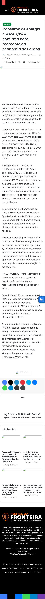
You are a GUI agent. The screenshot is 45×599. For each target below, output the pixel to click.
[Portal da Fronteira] (25, 10)
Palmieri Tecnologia (34, 568)
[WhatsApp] (4, 387)
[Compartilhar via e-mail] (16, 387)
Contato (37, 572)
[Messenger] (34, 382)
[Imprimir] (22, 387)
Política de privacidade (23, 572)
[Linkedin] (16, 382)
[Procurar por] (42, 11)
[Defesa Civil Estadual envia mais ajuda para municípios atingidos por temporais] (12, 476)
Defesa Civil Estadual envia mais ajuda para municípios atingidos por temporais (11, 490)
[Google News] (23, 372)
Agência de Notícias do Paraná (22, 414)
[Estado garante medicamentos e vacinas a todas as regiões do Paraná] (33, 442)
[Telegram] (10, 387)
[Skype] (28, 382)
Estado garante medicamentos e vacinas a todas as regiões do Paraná (32, 455)
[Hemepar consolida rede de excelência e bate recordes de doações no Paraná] (33, 476)
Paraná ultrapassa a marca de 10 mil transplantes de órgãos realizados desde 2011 (11, 457)
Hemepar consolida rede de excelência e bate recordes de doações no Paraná (33, 489)
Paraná (7, 24)
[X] (10, 382)
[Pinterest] (22, 382)
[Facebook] (4, 382)
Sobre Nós (9, 572)
